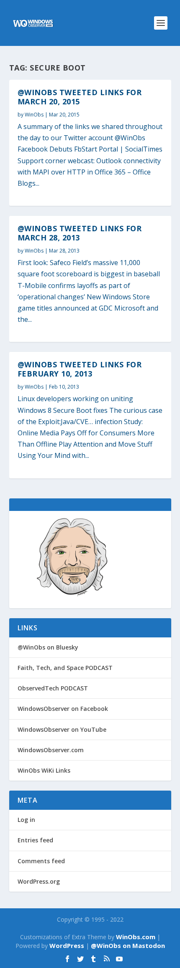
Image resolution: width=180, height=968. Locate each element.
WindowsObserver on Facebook (63, 709)
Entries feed (35, 840)
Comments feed (41, 861)
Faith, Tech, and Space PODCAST (65, 668)
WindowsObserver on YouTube (62, 729)
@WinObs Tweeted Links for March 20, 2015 (80, 96)
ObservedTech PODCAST (53, 688)
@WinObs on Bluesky (48, 647)
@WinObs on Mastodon (128, 945)
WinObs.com (135, 937)
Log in (26, 820)
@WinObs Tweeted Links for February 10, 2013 (80, 369)
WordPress (66, 945)
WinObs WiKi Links (44, 770)
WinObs (34, 114)
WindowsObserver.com (51, 750)
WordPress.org (39, 881)
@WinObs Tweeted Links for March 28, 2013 (80, 233)
